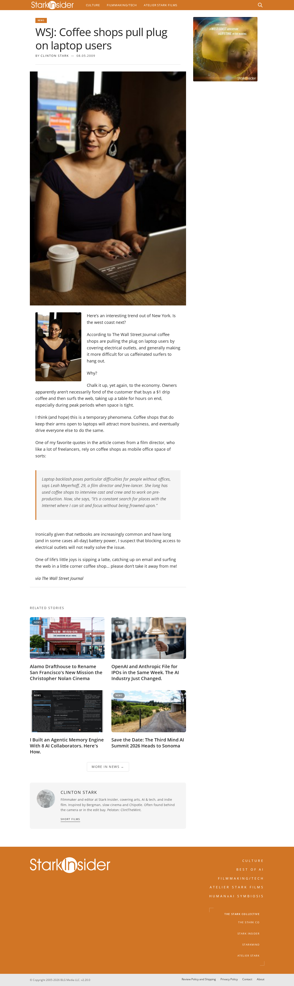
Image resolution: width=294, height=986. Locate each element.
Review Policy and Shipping (199, 979)
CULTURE (253, 860)
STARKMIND (251, 944)
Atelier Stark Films (160, 5)
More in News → (108, 767)
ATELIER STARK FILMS (237, 887)
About (260, 979)
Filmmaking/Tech (122, 5)
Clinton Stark (55, 56)
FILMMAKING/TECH (241, 878)
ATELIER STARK (248, 955)
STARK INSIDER (248, 933)
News (41, 20)
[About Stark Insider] (225, 49)
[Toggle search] (260, 5)
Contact (247, 979)
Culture (93, 5)
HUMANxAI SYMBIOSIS (236, 896)
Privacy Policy (229, 979)
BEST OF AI (250, 869)
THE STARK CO (249, 922)
